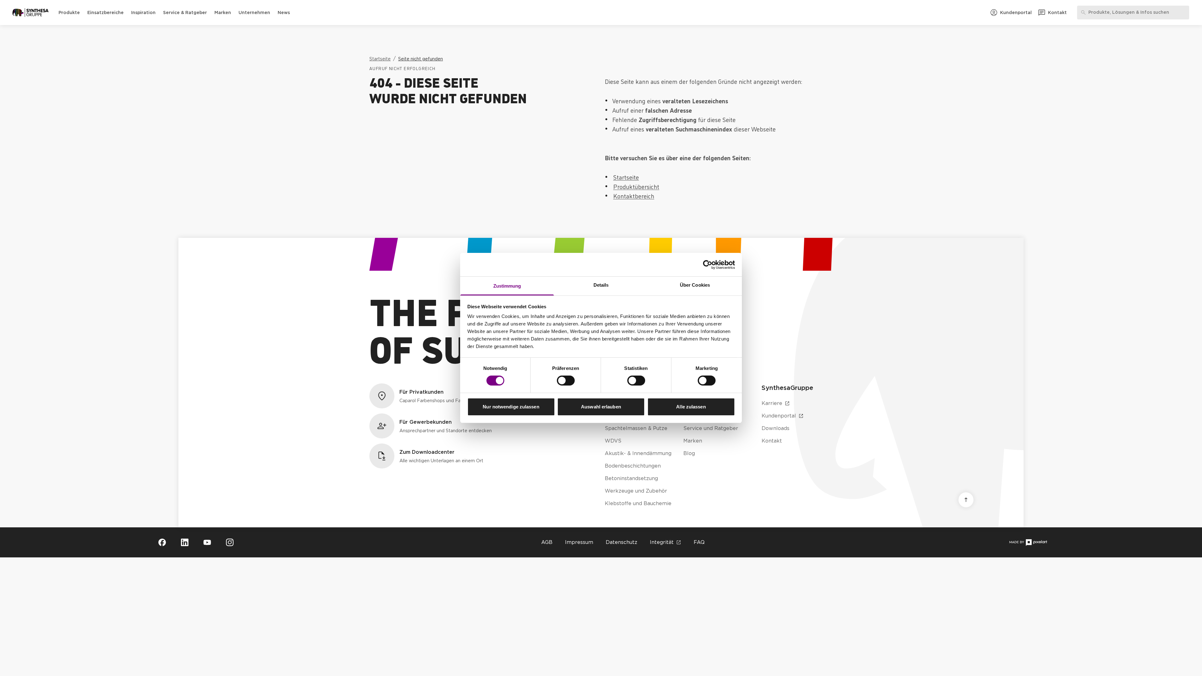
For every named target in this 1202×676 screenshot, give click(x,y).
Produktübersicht (636, 186)
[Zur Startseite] (31, 12)
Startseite (626, 176)
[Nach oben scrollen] (965, 499)
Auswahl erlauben (601, 406)
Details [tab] (601, 285)
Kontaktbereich (633, 195)
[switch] (566, 381)
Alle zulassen (691, 406)
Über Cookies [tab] (695, 285)
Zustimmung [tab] (507, 286)
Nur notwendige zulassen (511, 406)
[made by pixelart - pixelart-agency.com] (1028, 542)
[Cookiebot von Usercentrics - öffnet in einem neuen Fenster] (707, 264)
